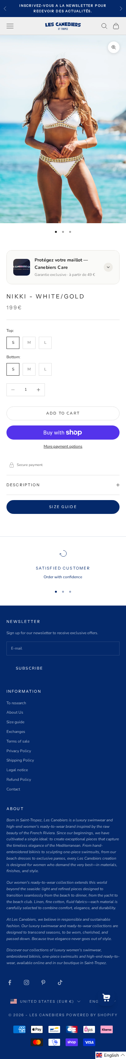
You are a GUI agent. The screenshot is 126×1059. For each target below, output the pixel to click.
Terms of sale (17, 741)
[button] (110, 1055)
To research (16, 703)
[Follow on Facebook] (9, 982)
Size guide (63, 506)
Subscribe (29, 668)
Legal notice (17, 769)
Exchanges (15, 731)
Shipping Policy (20, 760)
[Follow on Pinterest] (43, 982)
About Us (14, 712)
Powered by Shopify (92, 1015)
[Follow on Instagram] (26, 982)
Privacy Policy (18, 750)
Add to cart (63, 413)
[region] (63, 565)
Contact (13, 789)
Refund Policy (18, 779)
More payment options (63, 446)
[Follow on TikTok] (60, 982)
